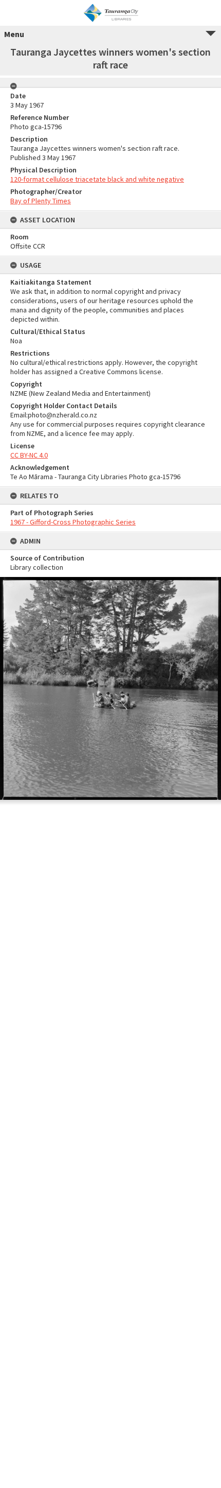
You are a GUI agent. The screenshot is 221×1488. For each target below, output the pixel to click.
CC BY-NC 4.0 (29, 455)
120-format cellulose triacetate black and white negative (97, 179)
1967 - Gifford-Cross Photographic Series (73, 522)
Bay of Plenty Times (40, 200)
